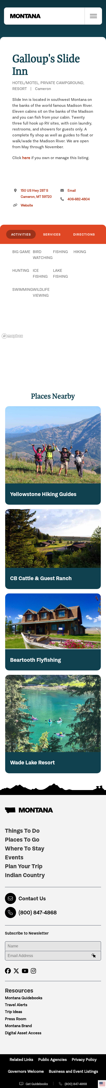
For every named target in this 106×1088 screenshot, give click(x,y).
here (26, 157)
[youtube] (25, 971)
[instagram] (33, 971)
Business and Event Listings (73, 1071)
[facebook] (8, 971)
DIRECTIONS (84, 234)
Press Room (15, 1018)
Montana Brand (18, 1025)
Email (72, 190)
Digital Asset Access (23, 1033)
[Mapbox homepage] (12, 336)
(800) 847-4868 (37, 912)
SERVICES (52, 234)
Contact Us (32, 898)
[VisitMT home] (22, 16)
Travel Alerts (16, 1004)
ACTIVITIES (21, 234)
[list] (53, 277)
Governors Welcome (26, 1071)
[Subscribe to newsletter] (93, 956)
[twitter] (16, 971)
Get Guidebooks (37, 1084)
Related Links (21, 1059)
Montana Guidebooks (23, 998)
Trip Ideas (13, 1011)
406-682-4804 (79, 199)
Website (27, 205)
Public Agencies (52, 1059)
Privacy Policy (84, 1059)
